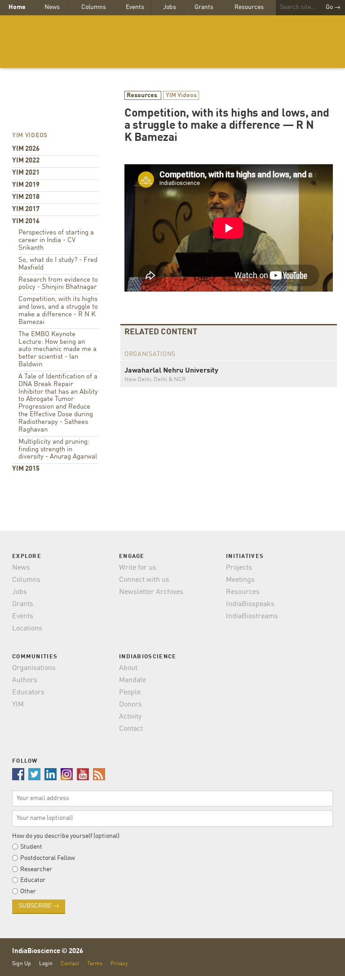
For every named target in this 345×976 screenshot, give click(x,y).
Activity (130, 716)
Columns (93, 7)
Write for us (137, 567)
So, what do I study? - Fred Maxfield (57, 264)
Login (46, 964)
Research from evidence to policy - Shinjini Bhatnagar (58, 284)
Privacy (119, 964)
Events (135, 7)
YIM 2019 (26, 185)
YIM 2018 (26, 197)
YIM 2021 (26, 173)
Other (28, 891)
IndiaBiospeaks (250, 604)
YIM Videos (181, 95)
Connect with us (144, 580)
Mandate (132, 680)
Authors (24, 680)
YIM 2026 (26, 149)
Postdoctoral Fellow (47, 858)
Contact (131, 729)
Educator (32, 880)
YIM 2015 (26, 469)
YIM (18, 704)
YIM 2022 (26, 160)
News (52, 7)
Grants (204, 7)
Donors (130, 704)
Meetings (240, 580)
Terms (94, 964)
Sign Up (21, 964)
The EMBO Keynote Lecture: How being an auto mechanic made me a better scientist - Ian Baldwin (57, 349)
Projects (239, 567)
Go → (333, 7)
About (128, 668)
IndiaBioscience (172, 41)
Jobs (169, 7)
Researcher (36, 869)
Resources (249, 7)
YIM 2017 (26, 209)
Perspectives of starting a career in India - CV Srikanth (56, 240)
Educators (28, 692)
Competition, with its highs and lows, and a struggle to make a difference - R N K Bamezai (58, 311)
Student (31, 847)
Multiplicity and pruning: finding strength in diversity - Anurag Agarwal (57, 450)
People (130, 692)
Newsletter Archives (151, 592)
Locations (27, 628)
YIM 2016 (26, 221)
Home (17, 7)
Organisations (34, 668)
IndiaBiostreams (252, 616)
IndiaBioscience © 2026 (47, 951)
